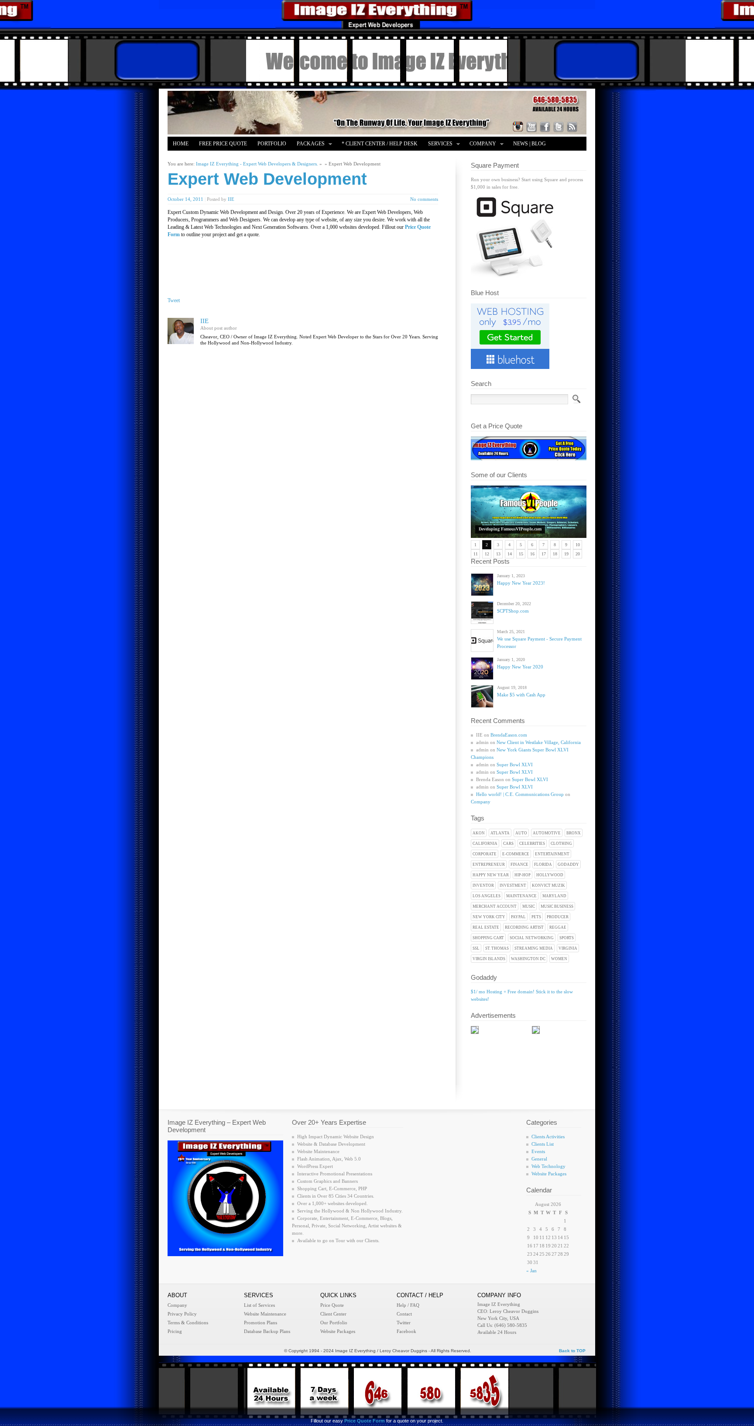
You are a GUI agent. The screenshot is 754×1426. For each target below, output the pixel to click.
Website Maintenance (265, 1313)
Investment (513, 885)
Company (480, 144)
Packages (308, 144)
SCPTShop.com (513, 610)
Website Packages (548, 1173)
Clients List (542, 1144)
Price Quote (332, 1305)
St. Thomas (497, 948)
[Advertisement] (275, 258)
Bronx (573, 833)
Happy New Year (491, 875)
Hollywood (549, 875)
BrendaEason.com (508, 734)
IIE (231, 199)
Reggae (557, 927)
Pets (536, 917)
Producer (558, 917)
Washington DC (528, 959)
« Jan (531, 1270)
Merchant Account (495, 906)
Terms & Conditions (188, 1322)
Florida (543, 864)
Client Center (333, 1313)
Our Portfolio (333, 1322)
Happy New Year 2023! (521, 583)
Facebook (406, 1331)
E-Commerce (515, 854)
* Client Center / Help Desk (380, 144)
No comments (424, 199)
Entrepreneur (489, 864)
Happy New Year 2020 (520, 666)
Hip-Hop (522, 875)
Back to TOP (572, 1350)
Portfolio (271, 144)
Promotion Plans (260, 1322)
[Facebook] (545, 126)
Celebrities (532, 843)
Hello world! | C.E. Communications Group (520, 794)
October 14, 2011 (185, 199)
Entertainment (552, 854)
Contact (404, 1313)
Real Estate (486, 927)
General (539, 1158)
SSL (476, 948)
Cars (508, 843)
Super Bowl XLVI (515, 764)
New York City (489, 917)
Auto (521, 833)
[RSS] (572, 126)
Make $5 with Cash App (521, 694)
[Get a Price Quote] (528, 458)
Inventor (483, 885)
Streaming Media (533, 948)
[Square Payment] (514, 276)
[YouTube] (531, 126)
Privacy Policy (182, 1313)
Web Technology (548, 1166)
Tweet (174, 300)
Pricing (175, 1331)
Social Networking (532, 938)
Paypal (518, 917)
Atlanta (500, 833)
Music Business (557, 906)
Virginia (568, 948)
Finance (519, 864)
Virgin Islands (489, 959)
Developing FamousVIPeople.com (510, 529)
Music (528, 906)
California (485, 843)
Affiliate (186, 158)
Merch (218, 158)
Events (538, 1151)
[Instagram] (518, 126)
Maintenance (521, 896)
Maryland (554, 896)
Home (180, 144)
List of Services (259, 1305)
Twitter (404, 1322)
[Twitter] (558, 126)
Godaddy (568, 864)
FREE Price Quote (223, 144)
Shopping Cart (488, 938)
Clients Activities (548, 1136)
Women (559, 959)
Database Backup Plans (267, 1331)
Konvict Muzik (548, 885)
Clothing (561, 843)
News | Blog (529, 144)
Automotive (547, 833)
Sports (566, 938)
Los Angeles (486, 896)
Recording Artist (524, 927)
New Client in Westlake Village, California (539, 742)
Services (437, 144)
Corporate (485, 854)
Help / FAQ (408, 1305)
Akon (479, 833)
